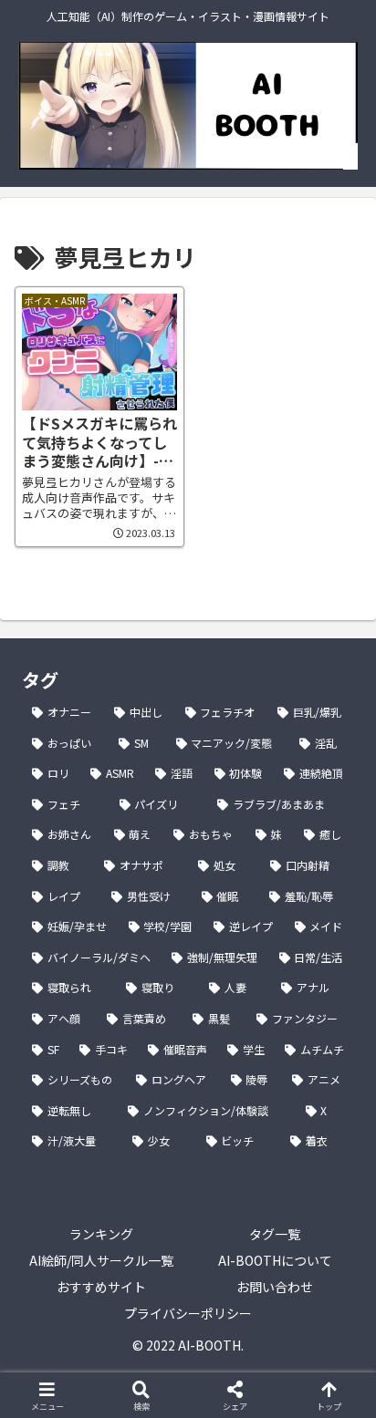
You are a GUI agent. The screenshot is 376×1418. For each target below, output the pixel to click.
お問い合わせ (274, 1287)
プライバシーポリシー (188, 1313)
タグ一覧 (274, 1234)
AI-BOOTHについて (275, 1260)
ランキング (101, 1234)
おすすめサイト (101, 1287)
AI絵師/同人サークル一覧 (101, 1260)
